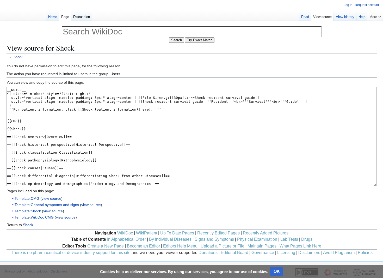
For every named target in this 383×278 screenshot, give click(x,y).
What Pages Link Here (300, 246)
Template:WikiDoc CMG (34, 217)
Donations (208, 252)
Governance (262, 252)
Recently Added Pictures (265, 233)
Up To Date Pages (177, 233)
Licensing (286, 252)
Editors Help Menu (180, 246)
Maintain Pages (262, 246)
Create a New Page (105, 246)
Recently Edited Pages (218, 233)
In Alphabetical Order (126, 239)
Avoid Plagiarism (339, 252)
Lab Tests (289, 239)
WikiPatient (146, 233)
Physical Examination (257, 239)
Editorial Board (234, 252)
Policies (365, 252)
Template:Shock (28, 211)
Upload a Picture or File (222, 246)
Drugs (306, 239)
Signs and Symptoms (214, 239)
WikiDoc (125, 233)
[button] (375, 15)
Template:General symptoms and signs (47, 205)
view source (51, 198)
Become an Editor (143, 246)
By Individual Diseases (170, 239)
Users (115, 74)
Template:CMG (27, 198)
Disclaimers (309, 252)
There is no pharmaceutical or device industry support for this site (71, 252)
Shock (18, 57)
